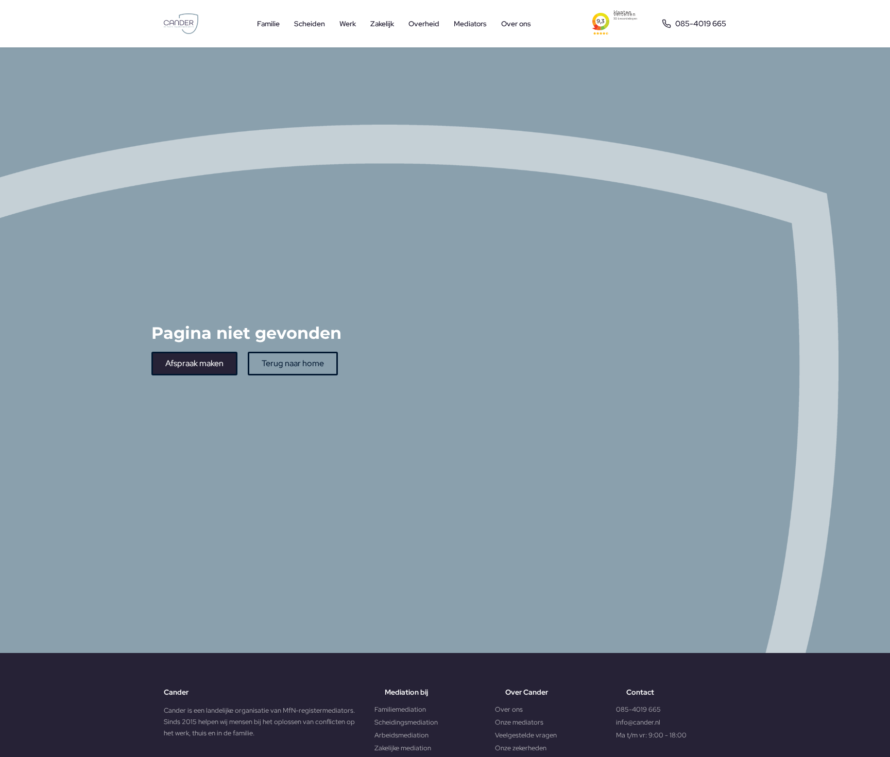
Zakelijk (382, 23)
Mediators (470, 23)
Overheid (423, 23)
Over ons (516, 23)
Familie (268, 23)
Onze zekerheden (520, 748)
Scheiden (309, 23)
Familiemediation (400, 709)
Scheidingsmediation (406, 722)
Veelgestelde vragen (526, 735)
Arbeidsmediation (401, 735)
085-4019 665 (638, 709)
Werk (347, 23)
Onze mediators (519, 722)
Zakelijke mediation (402, 748)
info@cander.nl (638, 722)
